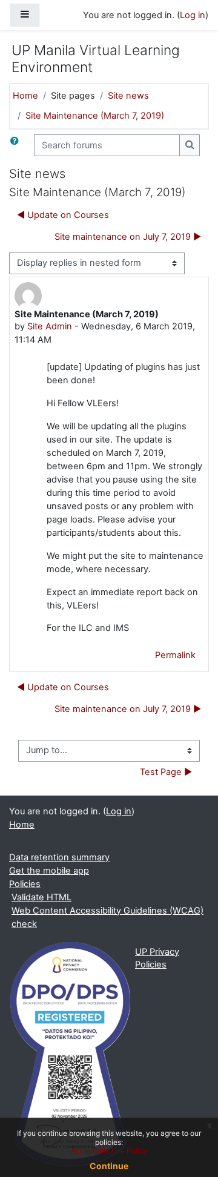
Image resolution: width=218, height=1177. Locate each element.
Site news (128, 95)
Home (25, 95)
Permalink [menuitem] (175, 655)
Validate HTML (41, 897)
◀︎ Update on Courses (63, 214)
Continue (109, 1166)
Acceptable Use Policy (109, 1150)
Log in (192, 15)
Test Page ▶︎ (166, 772)
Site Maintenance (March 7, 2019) (94, 115)
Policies (25, 884)
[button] (17, 145)
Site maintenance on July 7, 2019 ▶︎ (127, 236)
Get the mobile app (49, 870)
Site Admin (49, 326)
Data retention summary (59, 857)
